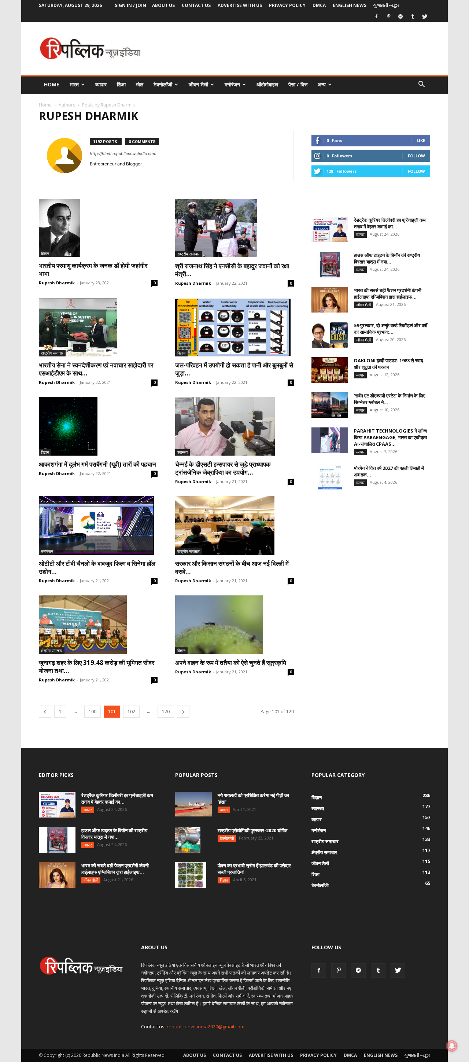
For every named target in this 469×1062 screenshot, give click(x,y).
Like (421, 140)
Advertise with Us (240, 5)
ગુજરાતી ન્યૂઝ (386, 5)
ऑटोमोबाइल (267, 84)
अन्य (322, 84)
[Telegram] (400, 16)
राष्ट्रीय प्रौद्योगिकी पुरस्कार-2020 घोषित (252, 830)
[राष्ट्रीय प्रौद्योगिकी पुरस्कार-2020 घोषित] (187, 840)
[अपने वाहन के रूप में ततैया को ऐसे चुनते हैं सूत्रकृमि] (234, 624)
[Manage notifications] (452, 1046)
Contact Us (196, 5)
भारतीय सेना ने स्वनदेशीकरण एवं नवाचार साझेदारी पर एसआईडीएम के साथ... (96, 369)
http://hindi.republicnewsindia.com (123, 153)
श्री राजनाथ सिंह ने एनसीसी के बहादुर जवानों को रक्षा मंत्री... (232, 270)
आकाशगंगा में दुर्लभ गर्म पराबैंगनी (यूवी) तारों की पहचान (97, 464)
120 (166, 711)
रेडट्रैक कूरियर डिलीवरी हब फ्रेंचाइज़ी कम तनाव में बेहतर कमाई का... (390, 223)
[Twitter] (424, 16)
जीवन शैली (198, 84)
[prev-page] (45, 712)
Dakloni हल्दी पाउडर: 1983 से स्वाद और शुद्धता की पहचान (388, 363)
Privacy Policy (287, 5)
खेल (139, 84)
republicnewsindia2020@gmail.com (205, 1026)
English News (349, 5)
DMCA (319, 5)
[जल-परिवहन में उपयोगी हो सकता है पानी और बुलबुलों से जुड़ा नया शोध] (234, 327)
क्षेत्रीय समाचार (51, 650)
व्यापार (101, 84)
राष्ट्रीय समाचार (188, 254)
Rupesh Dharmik (57, 282)
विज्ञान (45, 253)
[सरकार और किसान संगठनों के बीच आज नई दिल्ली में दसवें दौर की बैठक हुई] (234, 525)
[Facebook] (376, 16)
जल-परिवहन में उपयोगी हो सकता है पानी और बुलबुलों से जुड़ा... (234, 369)
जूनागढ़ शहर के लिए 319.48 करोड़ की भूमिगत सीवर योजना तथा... (96, 666)
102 (131, 711)
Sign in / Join (130, 5)
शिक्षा (121, 84)
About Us (163, 5)
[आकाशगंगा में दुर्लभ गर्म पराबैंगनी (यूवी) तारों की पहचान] (98, 426)
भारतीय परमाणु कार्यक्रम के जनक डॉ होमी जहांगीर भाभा (93, 269)
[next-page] (183, 712)
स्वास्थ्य (182, 452)
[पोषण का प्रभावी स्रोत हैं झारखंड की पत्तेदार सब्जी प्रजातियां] (190, 875)
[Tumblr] (412, 16)
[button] (421, 85)
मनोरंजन (232, 84)
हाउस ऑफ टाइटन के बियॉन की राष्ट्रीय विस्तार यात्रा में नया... (387, 258)
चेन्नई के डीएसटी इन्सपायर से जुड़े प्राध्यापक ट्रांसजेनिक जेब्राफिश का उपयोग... (223, 468)
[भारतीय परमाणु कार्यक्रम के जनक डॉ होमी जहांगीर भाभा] (98, 228)
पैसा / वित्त (297, 84)
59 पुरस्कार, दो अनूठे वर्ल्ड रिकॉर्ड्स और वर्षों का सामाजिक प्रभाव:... (390, 328)
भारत (74, 84)
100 (92, 711)
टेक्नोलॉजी (163, 84)
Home (51, 84)
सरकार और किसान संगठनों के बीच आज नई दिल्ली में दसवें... (232, 567)
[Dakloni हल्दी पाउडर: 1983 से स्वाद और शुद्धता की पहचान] (329, 370)
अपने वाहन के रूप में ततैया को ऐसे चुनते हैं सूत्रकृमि (231, 662)
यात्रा (224, 809)
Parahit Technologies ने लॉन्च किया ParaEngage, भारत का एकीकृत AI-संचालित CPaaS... (390, 437)
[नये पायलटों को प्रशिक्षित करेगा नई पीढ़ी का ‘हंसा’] (193, 804)
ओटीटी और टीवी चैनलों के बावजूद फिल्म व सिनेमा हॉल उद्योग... (97, 567)
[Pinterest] (388, 16)
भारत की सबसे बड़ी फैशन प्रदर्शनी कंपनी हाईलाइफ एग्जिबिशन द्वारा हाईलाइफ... (387, 293)
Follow (416, 155)
